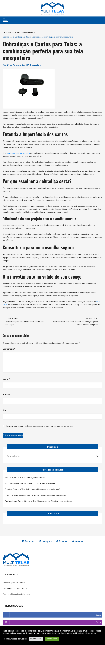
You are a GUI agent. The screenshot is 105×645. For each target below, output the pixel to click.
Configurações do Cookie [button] (15, 639)
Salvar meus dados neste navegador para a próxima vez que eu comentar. (39, 426)
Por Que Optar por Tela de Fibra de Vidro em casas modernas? (32, 489)
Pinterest (63, 541)
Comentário (9, 349)
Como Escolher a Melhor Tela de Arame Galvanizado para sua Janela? (35, 495)
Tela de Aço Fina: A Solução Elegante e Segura (25, 477)
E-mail (6, 394)
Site (4, 410)
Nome (6, 379)
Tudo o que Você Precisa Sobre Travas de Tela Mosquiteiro (30, 483)
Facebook (29, 541)
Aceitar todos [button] (52, 639)
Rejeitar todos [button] (35, 639)
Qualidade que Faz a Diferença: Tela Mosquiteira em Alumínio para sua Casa (38, 501)
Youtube (78, 541)
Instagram (46, 541)
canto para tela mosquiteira (18, 153)
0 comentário (35, 64)
